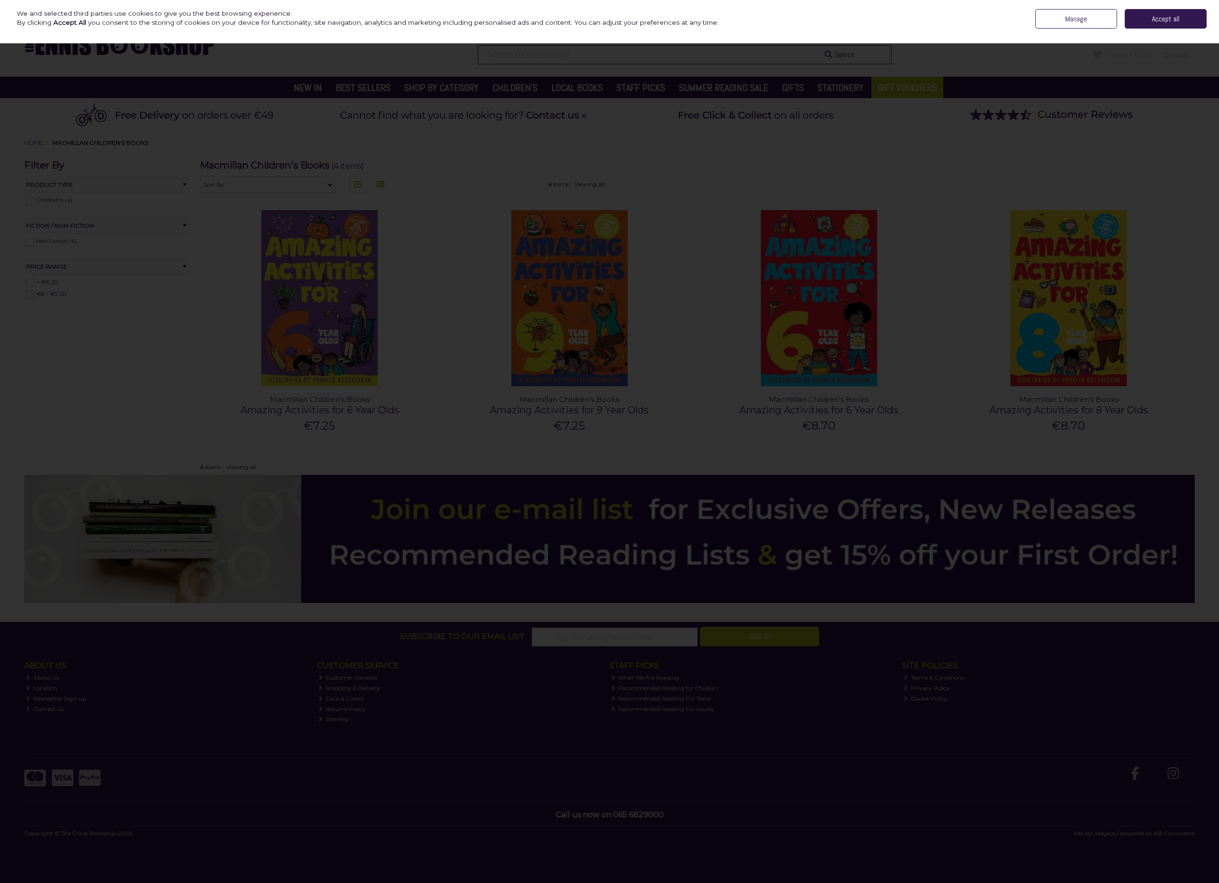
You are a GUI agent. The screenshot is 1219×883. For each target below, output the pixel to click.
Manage (1076, 19)
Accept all (1165, 19)
